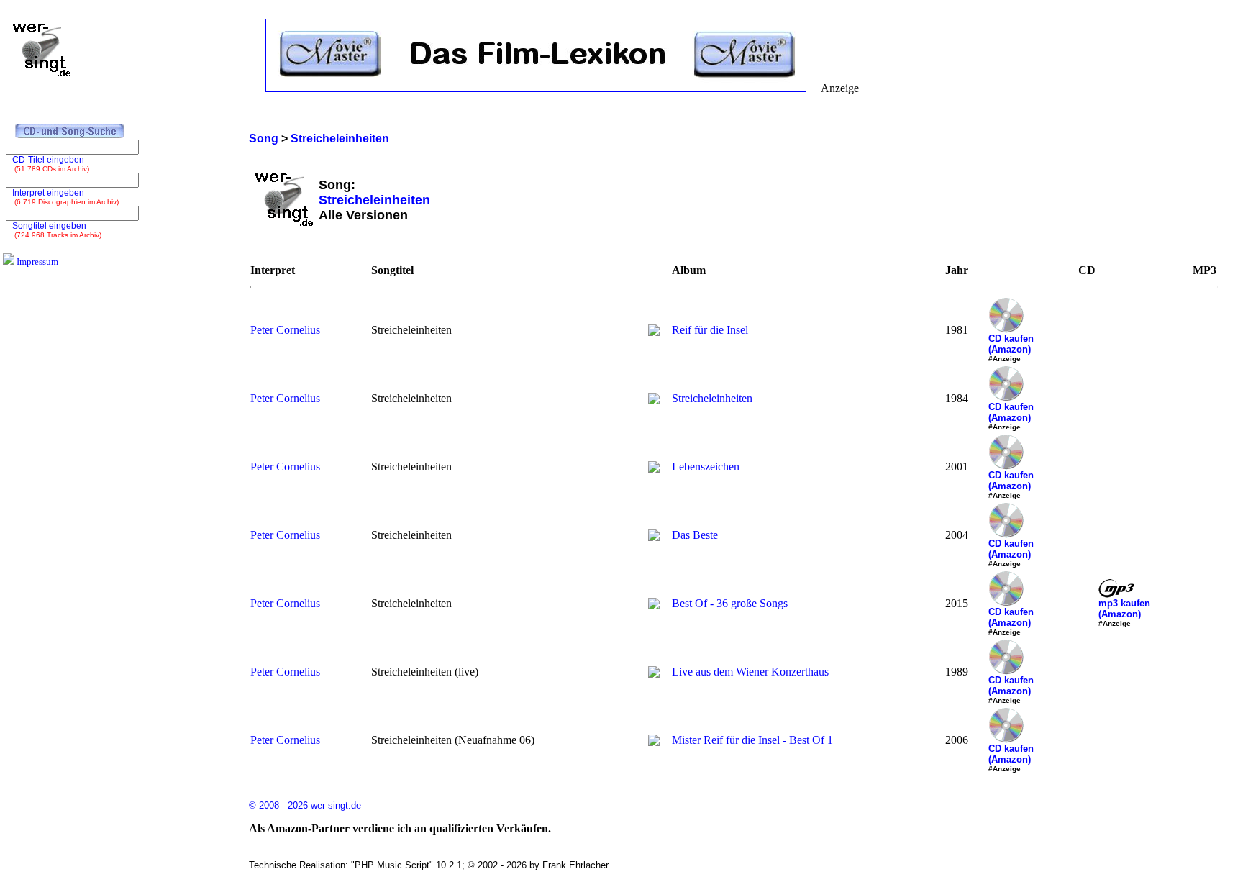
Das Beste (695, 535)
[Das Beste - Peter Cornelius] (654, 537)
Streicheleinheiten (712, 398)
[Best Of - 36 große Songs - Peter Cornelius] (654, 605)
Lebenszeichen (705, 466)
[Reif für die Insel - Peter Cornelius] (654, 332)
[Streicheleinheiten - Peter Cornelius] (654, 400)
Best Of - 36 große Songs (730, 603)
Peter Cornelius (285, 330)
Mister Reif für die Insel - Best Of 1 (752, 740)
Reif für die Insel (710, 330)
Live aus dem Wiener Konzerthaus (750, 671)
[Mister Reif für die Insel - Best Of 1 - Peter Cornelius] (654, 742)
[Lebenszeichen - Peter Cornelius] (654, 469)
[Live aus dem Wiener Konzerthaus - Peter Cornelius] (654, 674)
